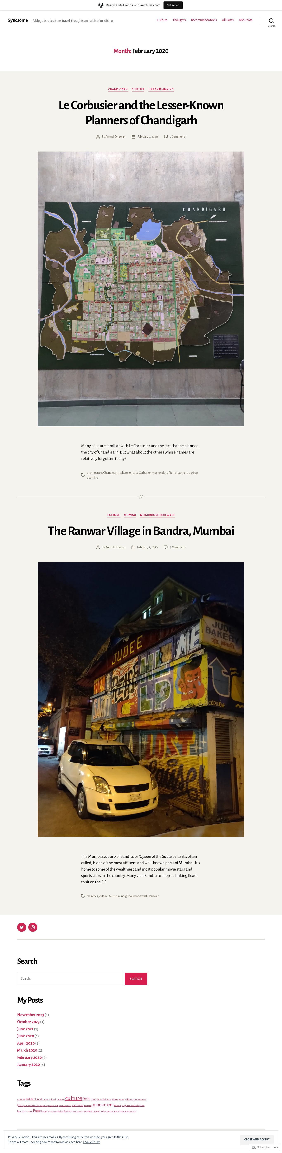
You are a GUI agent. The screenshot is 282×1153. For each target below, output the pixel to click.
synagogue (87, 1111)
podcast (29, 1111)
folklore (115, 1099)
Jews (20, 1105)
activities (21, 1099)
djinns (93, 1099)
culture (138, 89)
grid (131, 472)
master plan (159, 472)
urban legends (107, 1111)
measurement (65, 1105)
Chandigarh (118, 89)
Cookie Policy (91, 1142)
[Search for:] (69, 979)
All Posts (228, 20)
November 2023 (30, 1015)
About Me (245, 20)
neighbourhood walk (157, 515)
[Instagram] (32, 927)
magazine (43, 1105)
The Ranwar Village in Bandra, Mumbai (141, 531)
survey (80, 1111)
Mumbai (130, 515)
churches (92, 896)
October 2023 (28, 1022)
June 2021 (25, 1029)
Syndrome (18, 20)
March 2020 (27, 1050)
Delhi (86, 1099)
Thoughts (179, 20)
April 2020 (25, 1043)
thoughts (97, 1111)
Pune (37, 1111)
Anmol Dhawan (115, 136)
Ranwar (154, 896)
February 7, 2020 (147, 136)
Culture (162, 20)
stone (73, 1111)
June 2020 (25, 1036)
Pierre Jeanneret (178, 472)
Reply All (67, 1111)
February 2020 (29, 1057)
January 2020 (28, 1064)
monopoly (88, 1105)
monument (103, 1104)
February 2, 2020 (147, 547)
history (131, 1099)
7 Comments (178, 136)
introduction (140, 1099)
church (53, 1099)
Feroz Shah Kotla (104, 1099)
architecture (94, 472)
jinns (25, 1105)
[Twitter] (21, 927)
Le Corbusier (143, 472)
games (121, 1099)
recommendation (55, 1111)
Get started (173, 5)
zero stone (131, 1111)
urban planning (161, 89)
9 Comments (178, 547)
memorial (77, 1105)
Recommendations (204, 20)
